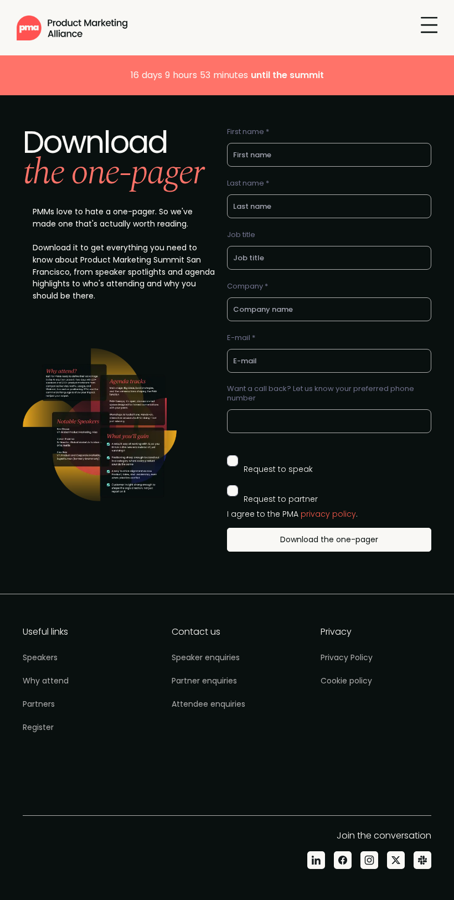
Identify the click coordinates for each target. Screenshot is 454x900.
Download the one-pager (329, 539)
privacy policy (328, 514)
